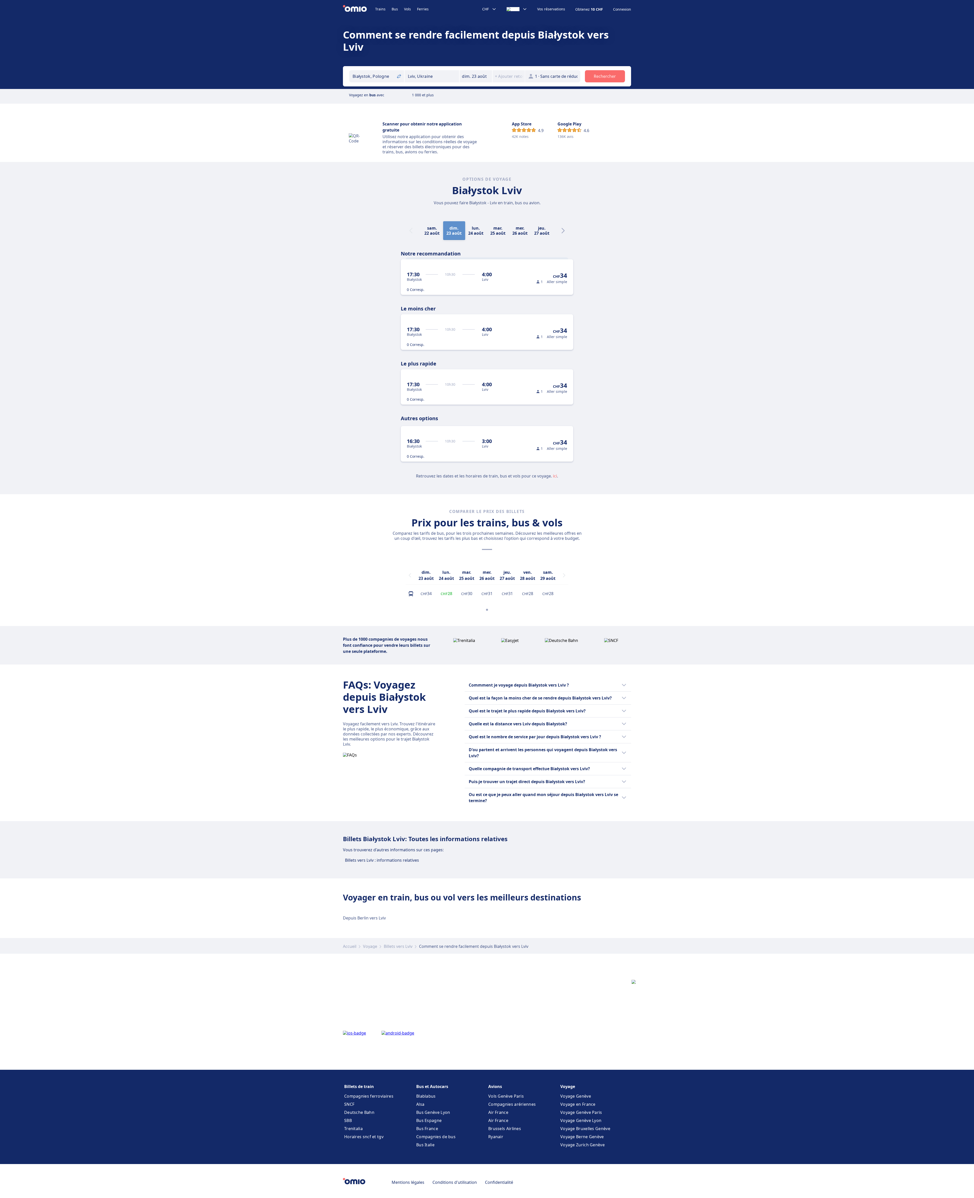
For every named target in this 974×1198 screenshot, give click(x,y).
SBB (348, 1120)
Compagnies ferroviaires (368, 1096)
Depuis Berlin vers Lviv (364, 918)
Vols (407, 9)
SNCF (349, 1104)
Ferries (423, 9)
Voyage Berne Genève (582, 1136)
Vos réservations (551, 9)
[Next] (563, 230)
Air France (498, 1112)
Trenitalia (353, 1128)
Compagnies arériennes (512, 1104)
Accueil (349, 946)
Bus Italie (425, 1145)
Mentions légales (408, 1182)
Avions (495, 1086)
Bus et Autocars (432, 1086)
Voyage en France (578, 1104)
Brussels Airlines (504, 1128)
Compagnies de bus (436, 1136)
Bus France (427, 1128)
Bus (395, 9)
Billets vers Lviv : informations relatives (382, 860)
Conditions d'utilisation (454, 1182)
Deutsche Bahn (359, 1112)
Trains (380, 9)
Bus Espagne (429, 1120)
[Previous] (410, 575)
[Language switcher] (517, 9)
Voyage (370, 946)
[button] (476, 76)
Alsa (420, 1104)
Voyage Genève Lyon (580, 1120)
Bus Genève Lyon (433, 1112)
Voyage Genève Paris (581, 1112)
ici (555, 476)
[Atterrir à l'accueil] (359, 9)
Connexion (622, 9)
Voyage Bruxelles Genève (585, 1128)
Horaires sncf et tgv (364, 1136)
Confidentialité (499, 1182)
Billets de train (359, 1086)
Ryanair (495, 1136)
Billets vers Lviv (398, 946)
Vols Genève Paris (506, 1096)
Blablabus (426, 1096)
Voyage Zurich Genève (582, 1145)
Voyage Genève (575, 1096)
